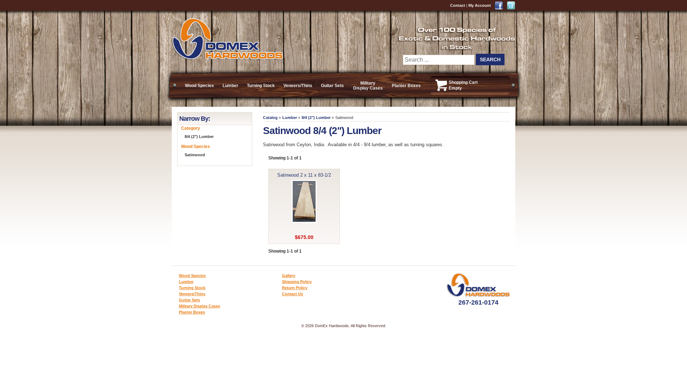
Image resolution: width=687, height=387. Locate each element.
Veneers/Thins (297, 85)
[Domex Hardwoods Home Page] (227, 58)
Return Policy (294, 288)
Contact (457, 5)
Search (490, 59)
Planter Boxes (406, 85)
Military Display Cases (368, 86)
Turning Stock (261, 85)
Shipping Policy (297, 282)
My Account (479, 5)
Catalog (270, 117)
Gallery (288, 275)
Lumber (230, 85)
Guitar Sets (332, 85)
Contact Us (292, 294)
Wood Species (199, 85)
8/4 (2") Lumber (316, 117)
